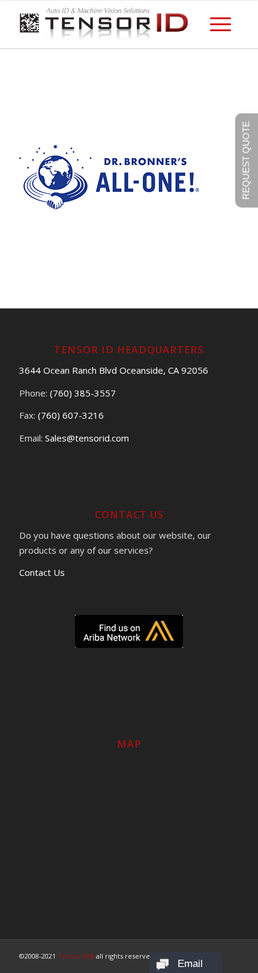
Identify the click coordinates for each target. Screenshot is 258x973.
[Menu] (220, 24)
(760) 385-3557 (83, 393)
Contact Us (42, 572)
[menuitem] (220, 24)
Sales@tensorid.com (87, 438)
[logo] (106, 24)
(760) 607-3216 (71, 415)
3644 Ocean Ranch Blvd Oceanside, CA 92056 (113, 370)
